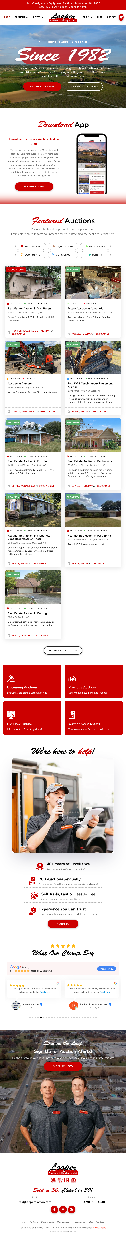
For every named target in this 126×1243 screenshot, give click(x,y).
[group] (34, 997)
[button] (30, 1017)
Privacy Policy (99, 1227)
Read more (54, 992)
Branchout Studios (68, 1231)
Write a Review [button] (106, 968)
